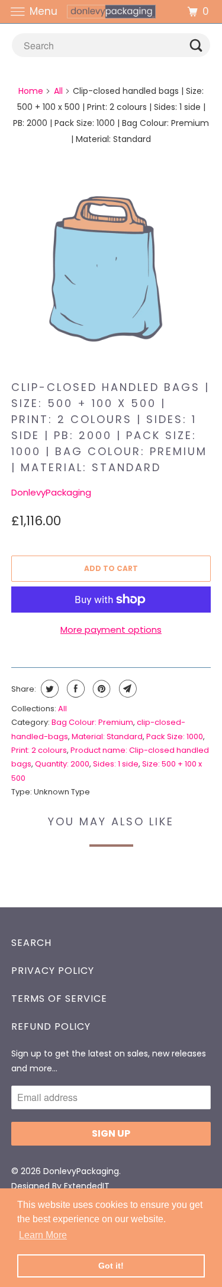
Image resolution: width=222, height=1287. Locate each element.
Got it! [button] (111, 1265)
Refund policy (51, 1026)
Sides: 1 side (116, 763)
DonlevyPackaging (51, 492)
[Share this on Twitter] (48, 689)
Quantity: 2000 (62, 763)
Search (31, 943)
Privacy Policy (52, 970)
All (58, 91)
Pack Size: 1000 (174, 736)
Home (30, 91)
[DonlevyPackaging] (111, 11)
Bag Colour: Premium (92, 722)
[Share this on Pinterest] (100, 689)
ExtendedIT (87, 1186)
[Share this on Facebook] (74, 689)
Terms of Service (59, 998)
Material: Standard (107, 736)
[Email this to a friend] (126, 689)
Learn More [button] (43, 1235)
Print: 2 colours (39, 750)
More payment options (111, 629)
